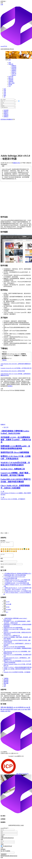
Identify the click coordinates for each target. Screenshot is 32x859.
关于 (9, 86)
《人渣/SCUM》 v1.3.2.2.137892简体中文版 (15, 581)
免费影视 (6, 115)
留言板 (10, 84)
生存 (23, 709)
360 (4, 96)
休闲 (11, 709)
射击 (9, 711)
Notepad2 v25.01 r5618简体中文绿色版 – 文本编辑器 (17, 672)
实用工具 (13, 73)
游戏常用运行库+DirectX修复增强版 (15, 452)
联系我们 (10, 386)
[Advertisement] (16, 136)
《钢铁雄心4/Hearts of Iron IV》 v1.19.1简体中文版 (17, 579)
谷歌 (5, 92)
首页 (9, 62)
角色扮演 (10, 707)
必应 (5, 93)
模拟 (5, 707)
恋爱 (16, 707)
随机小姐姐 (11, 83)
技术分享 (10, 76)
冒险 (2, 707)
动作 (28, 709)
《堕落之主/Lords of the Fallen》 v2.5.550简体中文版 (17, 591)
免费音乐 (6, 116)
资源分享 (10, 64)
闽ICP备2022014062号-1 (22, 773)
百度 (5, 90)
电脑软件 (13, 65)
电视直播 (7, 709)
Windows (13, 75)
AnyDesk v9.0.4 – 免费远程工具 (13, 469)
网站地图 (6, 683)
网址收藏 (6, 680)
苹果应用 (13, 69)
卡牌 (14, 707)
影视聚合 (3, 711)
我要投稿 (6, 681)
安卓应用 (13, 67)
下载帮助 (6, 678)
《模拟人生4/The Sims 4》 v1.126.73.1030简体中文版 (17, 587)
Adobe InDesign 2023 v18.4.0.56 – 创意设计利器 (13, 371)
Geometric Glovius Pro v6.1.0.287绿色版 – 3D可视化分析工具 (16, 368)
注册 (2, 4)
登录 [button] (2, 3)
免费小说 (20, 709)
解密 (6, 711)
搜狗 (5, 95)
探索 (27, 707)
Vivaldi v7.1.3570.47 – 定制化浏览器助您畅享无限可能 (17, 667)
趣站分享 (10, 78)
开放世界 (15, 709)
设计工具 (6, 427)
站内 (5, 89)
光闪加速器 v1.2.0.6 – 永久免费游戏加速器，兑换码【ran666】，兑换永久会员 (16, 439)
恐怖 (3, 709)
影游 (25, 707)
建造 (26, 709)
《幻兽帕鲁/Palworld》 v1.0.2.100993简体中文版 (16, 583)
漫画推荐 (10, 79)
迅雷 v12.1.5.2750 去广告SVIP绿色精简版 (14, 646)
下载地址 (4, 360)
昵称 (2, 561)
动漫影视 (10, 81)
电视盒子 (13, 72)
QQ (1, 564)
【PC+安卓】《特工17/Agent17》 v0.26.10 (15, 589)
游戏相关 (13, 70)
